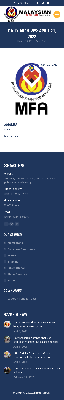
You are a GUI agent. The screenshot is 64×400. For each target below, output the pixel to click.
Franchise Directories (21, 249)
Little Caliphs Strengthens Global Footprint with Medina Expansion (32, 355)
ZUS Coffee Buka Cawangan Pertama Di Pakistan (36, 370)
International (16, 268)
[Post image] (7, 324)
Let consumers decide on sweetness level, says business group (34, 324)
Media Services (17, 274)
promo (7, 129)
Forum (12, 280)
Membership (16, 243)
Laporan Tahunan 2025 (22, 298)
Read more (10, 136)
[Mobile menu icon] (56, 14)
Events (12, 255)
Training (13, 261)
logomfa (10, 124)
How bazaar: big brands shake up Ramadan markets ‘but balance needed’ (35, 339)
